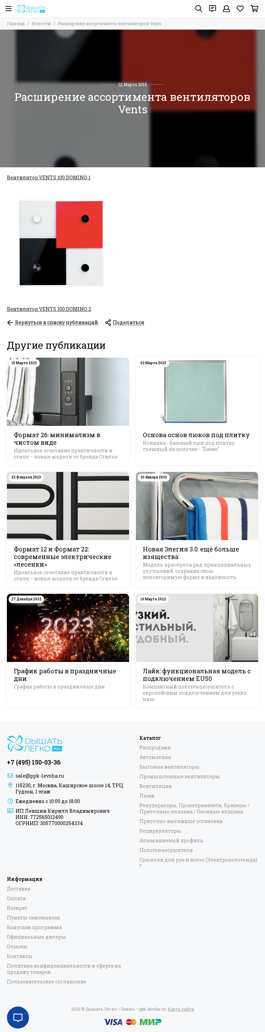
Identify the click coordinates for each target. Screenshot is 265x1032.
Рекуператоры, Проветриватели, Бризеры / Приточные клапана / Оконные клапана (194, 808)
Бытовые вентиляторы (169, 767)
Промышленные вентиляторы (179, 776)
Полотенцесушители (166, 850)
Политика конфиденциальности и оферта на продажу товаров (64, 969)
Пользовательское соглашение (47, 982)
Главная (15, 23)
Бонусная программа (34, 927)
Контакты (19, 956)
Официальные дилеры (36, 937)
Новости (41, 23)
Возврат (17, 908)
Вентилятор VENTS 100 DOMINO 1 (48, 177)
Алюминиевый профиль (171, 841)
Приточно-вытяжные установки (181, 821)
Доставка (18, 889)
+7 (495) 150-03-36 (34, 762)
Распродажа (154, 748)
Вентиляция (155, 786)
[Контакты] (212, 8)
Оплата (16, 898)
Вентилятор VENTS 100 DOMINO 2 (49, 309)
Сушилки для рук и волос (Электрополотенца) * (198, 863)
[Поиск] (199, 8)
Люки (147, 796)
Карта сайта (181, 1009)
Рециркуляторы (160, 831)
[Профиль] (226, 8)
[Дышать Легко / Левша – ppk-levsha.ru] (31, 8)
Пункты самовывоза (33, 918)
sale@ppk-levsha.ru (40, 775)
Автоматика (155, 757)
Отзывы (17, 947)
